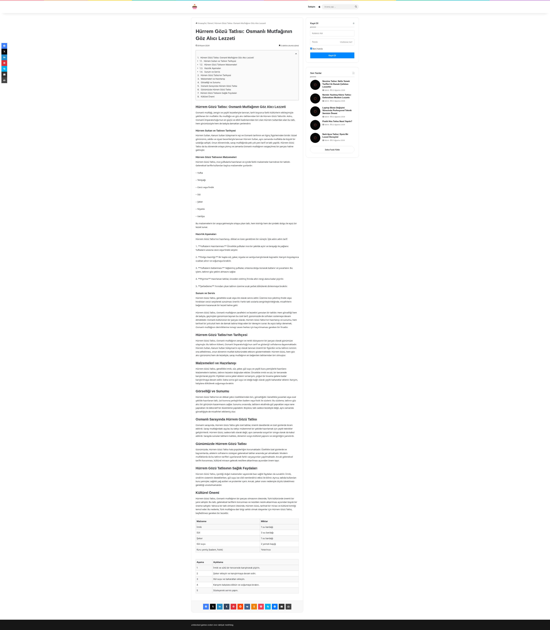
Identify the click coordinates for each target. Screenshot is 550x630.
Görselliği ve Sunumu (210, 82)
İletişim (311, 6)
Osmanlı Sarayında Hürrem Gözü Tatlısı (219, 86)
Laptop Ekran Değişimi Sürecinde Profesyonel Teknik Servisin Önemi (337, 110)
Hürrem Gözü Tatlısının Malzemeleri (220, 64)
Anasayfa (201, 23)
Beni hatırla (317, 49)
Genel (210, 23)
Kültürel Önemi (207, 96)
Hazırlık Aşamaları (212, 68)
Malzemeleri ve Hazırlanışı (213, 79)
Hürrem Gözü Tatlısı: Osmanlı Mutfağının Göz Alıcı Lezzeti (227, 57)
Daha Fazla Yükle (332, 150)
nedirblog (229, 625)
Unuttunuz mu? (346, 42)
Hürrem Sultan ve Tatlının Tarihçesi (220, 61)
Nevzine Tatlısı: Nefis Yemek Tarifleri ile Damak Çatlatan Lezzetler (336, 84)
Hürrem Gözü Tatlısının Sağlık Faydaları (218, 93)
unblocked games (199, 625)
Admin (326, 90)
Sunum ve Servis (212, 72)
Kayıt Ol (332, 55)
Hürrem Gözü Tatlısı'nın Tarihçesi (216, 75)
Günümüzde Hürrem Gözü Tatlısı (216, 89)
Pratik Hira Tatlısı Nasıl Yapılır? (337, 121)
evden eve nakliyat (216, 625)
